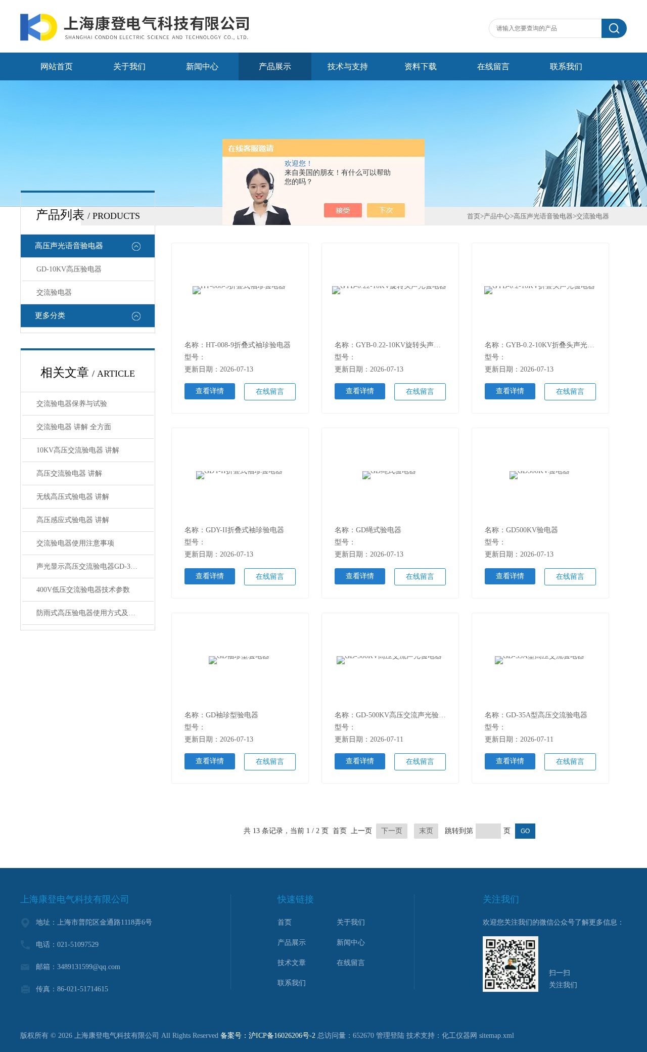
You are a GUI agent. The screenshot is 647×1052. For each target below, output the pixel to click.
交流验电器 (54, 292)
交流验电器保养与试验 (71, 403)
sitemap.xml (496, 1035)
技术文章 (292, 963)
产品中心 (497, 216)
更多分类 (50, 315)
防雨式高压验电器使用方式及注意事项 (95, 613)
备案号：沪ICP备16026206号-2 (267, 1035)
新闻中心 (202, 66)
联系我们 (566, 66)
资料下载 (420, 66)
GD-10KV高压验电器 (69, 269)
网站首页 (56, 66)
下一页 (391, 831)
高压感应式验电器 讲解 (72, 520)
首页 (473, 216)
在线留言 (493, 66)
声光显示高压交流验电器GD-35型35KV (95, 566)
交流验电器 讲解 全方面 (73, 427)
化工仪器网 (459, 1035)
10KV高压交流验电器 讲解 (77, 450)
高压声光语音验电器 (69, 246)
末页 (426, 831)
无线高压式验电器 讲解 (72, 496)
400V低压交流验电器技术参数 (83, 589)
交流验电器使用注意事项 (75, 543)
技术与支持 (348, 66)
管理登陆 (390, 1035)
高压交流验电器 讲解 (69, 473)
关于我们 (129, 66)
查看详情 (210, 391)
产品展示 (275, 66)
